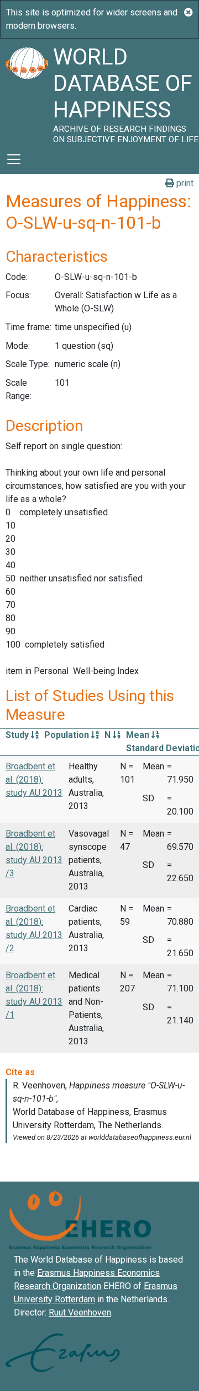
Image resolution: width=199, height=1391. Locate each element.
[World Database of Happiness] (26, 91)
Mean (138, 735)
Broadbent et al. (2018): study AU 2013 (34, 779)
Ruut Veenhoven (80, 1312)
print (183, 183)
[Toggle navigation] (14, 159)
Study (18, 735)
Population (67, 735)
